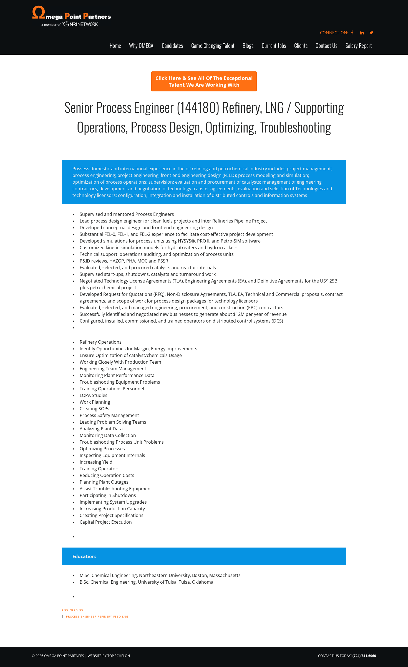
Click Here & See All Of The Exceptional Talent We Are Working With (204, 81)
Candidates (172, 45)
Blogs (248, 45)
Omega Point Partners (71, 16)
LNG (125, 616)
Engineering (73, 609)
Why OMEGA (141, 45)
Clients (301, 45)
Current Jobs (274, 45)
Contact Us (326, 45)
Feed (117, 616)
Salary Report (359, 45)
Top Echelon (118, 655)
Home (115, 45)
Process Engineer (81, 616)
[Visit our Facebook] (352, 32)
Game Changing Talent (213, 45)
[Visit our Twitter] (371, 32)
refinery (104, 616)
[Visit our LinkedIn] (361, 32)
